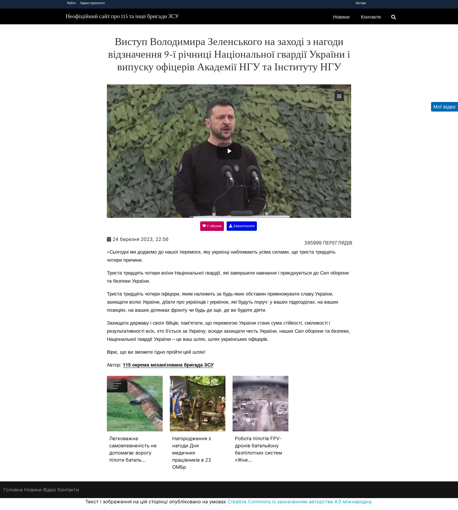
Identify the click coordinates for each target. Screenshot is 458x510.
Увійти (71, 3)
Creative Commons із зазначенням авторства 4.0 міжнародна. (300, 502)
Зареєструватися (92, 3)
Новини (341, 17)
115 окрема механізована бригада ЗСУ (168, 364)
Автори (361, 3)
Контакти (371, 17)
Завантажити (243, 226)
